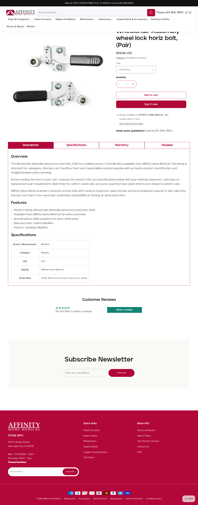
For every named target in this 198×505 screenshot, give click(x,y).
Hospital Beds (90, 447)
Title (118, 63)
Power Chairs (90, 436)
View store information (131, 124)
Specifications (76, 145)
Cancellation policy (154, 499)
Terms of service (100, 499)
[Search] (151, 12)
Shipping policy (116, 499)
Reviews (167, 145)
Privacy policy (84, 499)
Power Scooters (91, 430)
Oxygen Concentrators (95, 452)
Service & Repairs (146, 430)
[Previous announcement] (43, 3)
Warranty (121, 145)
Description (31, 145)
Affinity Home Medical (52, 499)
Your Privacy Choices (148, 441)
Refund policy (70, 499)
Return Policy (144, 436)
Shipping (120, 58)
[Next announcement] (155, 3)
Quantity (121, 77)
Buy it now (151, 104)
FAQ (139, 452)
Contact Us (143, 447)
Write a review (124, 310)
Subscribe (121, 373)
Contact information (134, 499)
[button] (18, 19)
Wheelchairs (89, 441)
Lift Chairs (88, 457)
